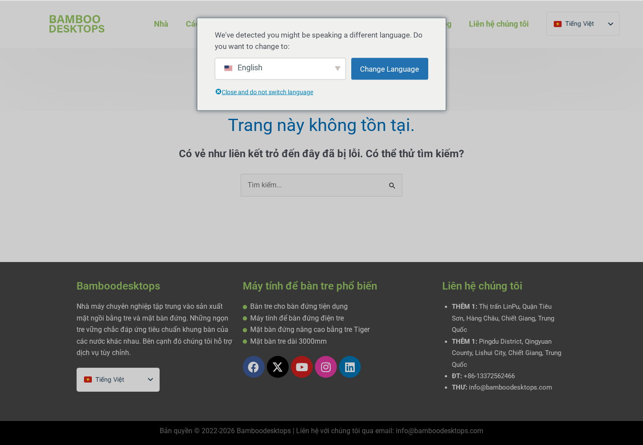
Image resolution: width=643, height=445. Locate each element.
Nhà (161, 23)
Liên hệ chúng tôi (499, 23)
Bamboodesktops (118, 286)
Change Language (389, 69)
